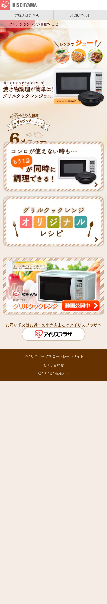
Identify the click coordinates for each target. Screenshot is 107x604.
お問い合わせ (80, 15)
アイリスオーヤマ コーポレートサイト (54, 356)
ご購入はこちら (27, 15)
